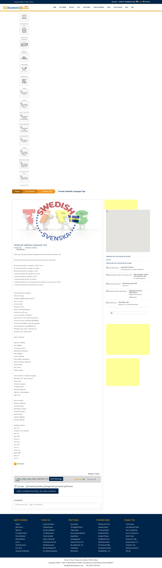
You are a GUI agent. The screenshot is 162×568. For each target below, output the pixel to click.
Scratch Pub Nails (48, 524)
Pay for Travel (130, 536)
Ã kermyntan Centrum (49, 542)
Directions (20, 464)
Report (90, 474)
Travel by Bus (130, 524)
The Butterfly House (76, 527)
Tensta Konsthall (48, 536)
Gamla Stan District (104, 542)
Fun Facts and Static (104, 545)
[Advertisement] (121, 205)
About (96, 560)
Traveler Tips (18, 248)
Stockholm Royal (21, 545)
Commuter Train (130, 545)
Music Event (19, 527)
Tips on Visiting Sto (131, 530)
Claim (97, 474)
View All (108, 260)
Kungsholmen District (104, 548)
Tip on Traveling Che (132, 533)
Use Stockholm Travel (132, 527)
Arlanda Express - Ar (132, 542)
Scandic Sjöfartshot (49, 530)
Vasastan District (103, 527)
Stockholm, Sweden (31, 248)
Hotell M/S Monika (127, 267)
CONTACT (121, 1)
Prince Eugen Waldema (78, 533)
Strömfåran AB (123, 302)
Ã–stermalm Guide (21, 533)
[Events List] (142, 7)
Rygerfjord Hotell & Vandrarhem (135, 291)
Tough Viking (74, 530)
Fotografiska (74, 548)
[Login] (137, 7)
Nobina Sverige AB (48, 539)
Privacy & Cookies (81, 560)
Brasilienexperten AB (129, 283)
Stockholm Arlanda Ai (132, 548)
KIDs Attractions (20, 539)
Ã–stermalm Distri (103, 530)
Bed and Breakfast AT (49, 548)
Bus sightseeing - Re (77, 545)
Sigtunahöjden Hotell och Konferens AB (141, 275)
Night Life (18, 530)
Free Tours (19, 548)
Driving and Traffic (131, 539)
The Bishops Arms (48, 533)
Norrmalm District (103, 533)
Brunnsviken (74, 551)
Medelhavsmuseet (48, 545)
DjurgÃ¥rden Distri (103, 539)
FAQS (91, 560)
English (140, 1)
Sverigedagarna (75, 539)
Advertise (114, 1)
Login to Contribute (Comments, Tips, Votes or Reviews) (36, 491)
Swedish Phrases (103, 536)
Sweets (18, 524)
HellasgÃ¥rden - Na (104, 551)
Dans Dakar (74, 524)
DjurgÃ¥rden (74, 536)
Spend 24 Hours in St (77, 542)
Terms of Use (68, 560)
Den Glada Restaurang (50, 551)
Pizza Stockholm (20, 536)
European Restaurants (22, 551)
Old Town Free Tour (104, 524)
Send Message (56, 479)
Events (18, 542)
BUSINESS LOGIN (130, 1)
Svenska (147, 1)
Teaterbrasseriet (48, 527)
